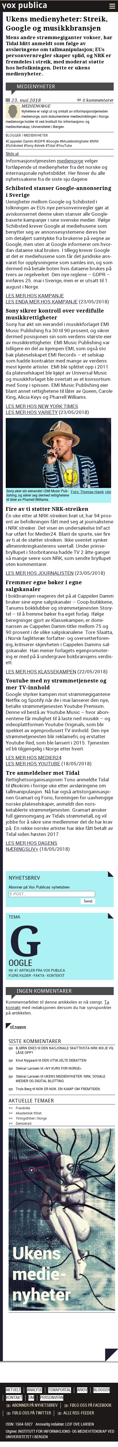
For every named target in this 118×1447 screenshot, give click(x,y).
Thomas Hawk (92, 491)
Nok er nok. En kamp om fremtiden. (68, 1088)
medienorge (35, 106)
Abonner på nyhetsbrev (35, 1405)
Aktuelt (13, 1389)
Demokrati (24, 1123)
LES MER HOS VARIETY (32, 412)
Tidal (51, 145)
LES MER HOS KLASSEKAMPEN (41, 671)
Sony (30, 145)
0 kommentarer (98, 100)
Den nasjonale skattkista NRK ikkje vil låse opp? (65, 1050)
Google (53, 141)
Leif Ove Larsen (79, 1424)
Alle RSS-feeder (78, 1413)
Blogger (13, 135)
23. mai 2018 (26, 100)
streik (40, 145)
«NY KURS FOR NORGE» (63, 1068)
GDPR (40, 141)
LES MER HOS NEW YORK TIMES (42, 406)
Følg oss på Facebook (90, 1405)
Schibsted (15, 145)
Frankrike (23, 1108)
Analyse (34, 1389)
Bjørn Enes (26, 1048)
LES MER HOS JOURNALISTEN (40, 573)
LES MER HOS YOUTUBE (33, 763)
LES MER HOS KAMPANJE (35, 295)
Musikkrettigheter (75, 141)
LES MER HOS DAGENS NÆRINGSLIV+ (31, 846)
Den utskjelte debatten (64, 1060)
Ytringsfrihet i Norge (31, 1118)
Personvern (51, 1397)
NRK (95, 141)
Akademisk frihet (29, 1113)
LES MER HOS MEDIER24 (34, 757)
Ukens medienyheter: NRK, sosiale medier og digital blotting (60, 1078)
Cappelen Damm (20, 141)
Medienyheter (36, 86)
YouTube (65, 145)
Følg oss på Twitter (31, 1413)
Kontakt (14, 1397)
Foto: (75, 491)
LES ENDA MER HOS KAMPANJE (42, 301)
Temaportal (59, 1389)
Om (31, 1397)
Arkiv (82, 1389)
